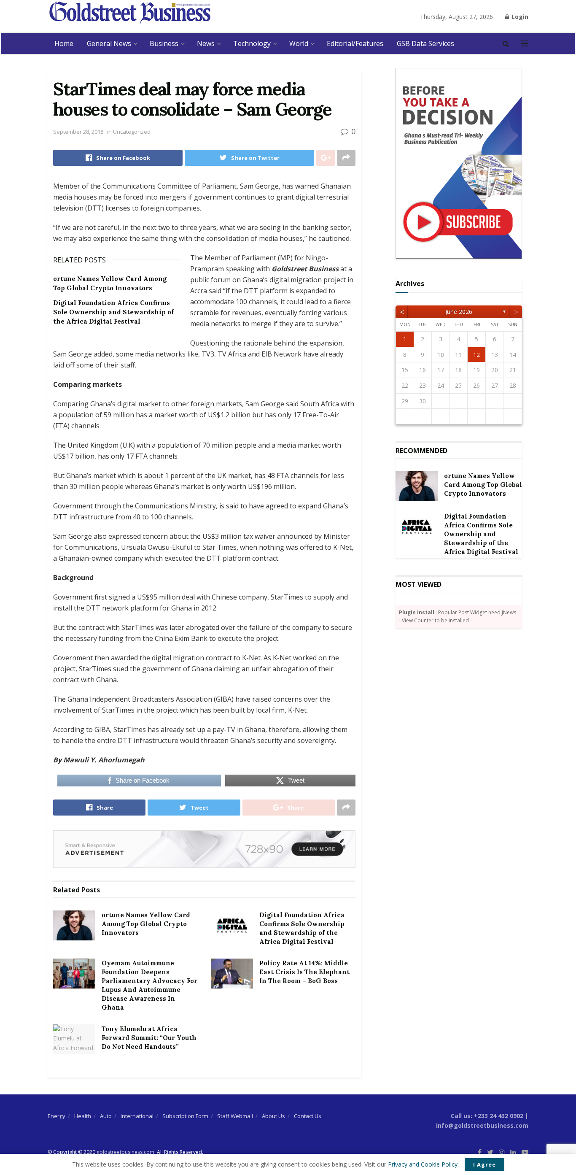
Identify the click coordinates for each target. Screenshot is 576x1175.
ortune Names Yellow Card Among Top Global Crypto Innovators (146, 924)
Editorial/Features (355, 43)
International (137, 1116)
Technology (252, 43)
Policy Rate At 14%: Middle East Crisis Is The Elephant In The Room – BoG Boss (304, 972)
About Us (273, 1116)
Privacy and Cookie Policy (423, 1164)
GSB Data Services (425, 43)
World (298, 43)
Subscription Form (185, 1116)
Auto (106, 1116)
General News (109, 43)
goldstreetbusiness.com (125, 1152)
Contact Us (307, 1116)
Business (164, 43)
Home (63, 43)
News (206, 43)
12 (476, 355)
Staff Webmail (235, 1116)
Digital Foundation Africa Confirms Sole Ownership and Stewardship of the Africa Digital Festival (113, 312)
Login (519, 17)
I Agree (484, 1164)
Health (82, 1116)
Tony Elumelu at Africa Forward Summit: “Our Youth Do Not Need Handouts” (149, 1038)
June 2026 (458, 312)
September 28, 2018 (78, 131)
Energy (56, 1116)
